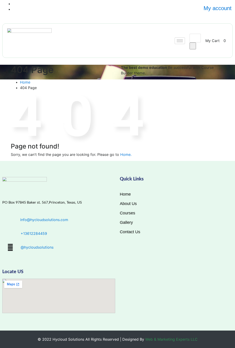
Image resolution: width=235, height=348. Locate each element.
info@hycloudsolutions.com (44, 219)
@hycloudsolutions (37, 247)
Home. (125, 154)
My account (218, 8)
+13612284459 (34, 233)
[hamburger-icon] (180, 40)
